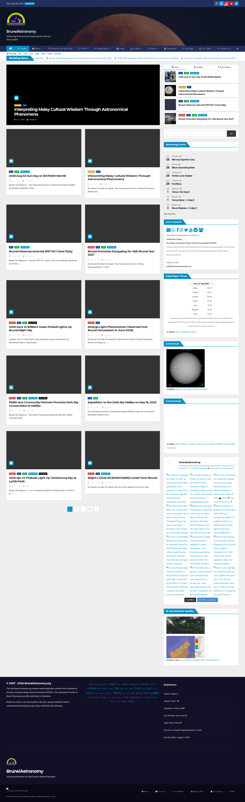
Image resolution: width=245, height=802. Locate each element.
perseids (90, 697)
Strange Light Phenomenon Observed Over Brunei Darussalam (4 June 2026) (118, 328)
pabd (19, 54)
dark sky (152, 684)
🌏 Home (22, 48)
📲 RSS (232, 791)
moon (25, 54)
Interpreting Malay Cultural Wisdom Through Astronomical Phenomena (71, 112)
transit (112, 701)
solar (126, 697)
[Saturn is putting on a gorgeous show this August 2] (225, 519)
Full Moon (177, 183)
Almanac (179, 389)
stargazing (134, 697)
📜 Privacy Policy (216, 791)
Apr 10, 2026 (95, 483)
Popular (199, 67)
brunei (50, 54)
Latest (176, 67)
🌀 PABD (82, 48)
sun (141, 697)
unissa (117, 701)
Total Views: (169, 723)
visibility (130, 701)
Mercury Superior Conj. (183, 159)
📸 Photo (152, 48)
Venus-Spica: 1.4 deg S (183, 200)
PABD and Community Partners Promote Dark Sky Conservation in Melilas (43, 404)
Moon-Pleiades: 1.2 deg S (184, 208)
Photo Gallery (194, 73)
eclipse (37, 54)
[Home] (10, 49)
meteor (89, 693)
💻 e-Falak (135, 48)
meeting (154, 688)
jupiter (131, 689)
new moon (57, 54)
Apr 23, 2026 (16, 486)
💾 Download (170, 48)
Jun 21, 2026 (94, 259)
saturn (109, 697)
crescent (143, 683)
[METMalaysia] (185, 647)
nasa (124, 693)
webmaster (33, 120)
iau (121, 688)
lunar (43, 54)
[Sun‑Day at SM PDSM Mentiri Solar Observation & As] (177, 550)
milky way (109, 693)
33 (90, 509)
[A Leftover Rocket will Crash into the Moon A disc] (177, 581)
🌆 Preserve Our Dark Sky (60, 48)
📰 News (36, 48)
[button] (238, 49)
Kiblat (193, 332)
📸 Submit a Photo (197, 791)
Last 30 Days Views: (173, 715)
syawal (154, 697)
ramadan (103, 697)
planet (96, 697)
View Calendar (169, 213)
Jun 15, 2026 (16, 335)
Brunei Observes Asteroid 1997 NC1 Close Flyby (40, 251)
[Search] (231, 133)
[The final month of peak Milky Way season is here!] (177, 519)
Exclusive (182, 115)
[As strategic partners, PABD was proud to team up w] (201, 488)
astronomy (103, 684)
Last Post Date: (170, 737)
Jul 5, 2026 (20, 120)
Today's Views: (170, 701)
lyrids (143, 689)
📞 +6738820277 (178, 791)
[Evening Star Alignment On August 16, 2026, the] (177, 488)
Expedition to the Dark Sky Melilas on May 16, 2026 (122, 402)
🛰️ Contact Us (223, 48)
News (24, 105)
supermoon (147, 697)
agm (90, 684)
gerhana (110, 689)
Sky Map (188, 389)
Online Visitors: (170, 694)
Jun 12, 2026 (94, 335)
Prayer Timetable (182, 332)
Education (18, 105)
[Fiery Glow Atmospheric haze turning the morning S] (225, 488)
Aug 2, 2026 (15, 181)
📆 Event (120, 48)
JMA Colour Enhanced (210, 660)
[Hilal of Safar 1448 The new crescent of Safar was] (225, 581)
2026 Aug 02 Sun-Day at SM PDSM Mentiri (37, 176)
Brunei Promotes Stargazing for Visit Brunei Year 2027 (121, 253)
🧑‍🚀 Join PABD (205, 48)
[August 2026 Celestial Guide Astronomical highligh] (201, 550)
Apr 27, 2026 (95, 407)
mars (148, 688)
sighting (120, 697)
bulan (119, 684)
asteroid (96, 684)
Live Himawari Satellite (190, 660)
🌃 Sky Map (187, 48)
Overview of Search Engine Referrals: (180, 730)
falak (99, 689)
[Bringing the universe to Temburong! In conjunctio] (201, 519)
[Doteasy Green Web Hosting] (17, 790)
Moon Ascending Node (183, 167)
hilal (116, 688)
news (31, 54)
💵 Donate (145, 791)
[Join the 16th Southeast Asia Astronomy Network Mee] (225, 550)
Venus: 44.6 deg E (180, 191)
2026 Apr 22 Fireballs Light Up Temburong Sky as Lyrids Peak (42, 479)
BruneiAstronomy (21, 31)
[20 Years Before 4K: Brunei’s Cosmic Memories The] (201, 581)
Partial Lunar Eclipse (182, 175)
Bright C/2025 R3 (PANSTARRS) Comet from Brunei (122, 478)
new (128, 693)
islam (126, 689)
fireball (104, 689)
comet (125, 684)
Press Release (225, 67)
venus (123, 701)
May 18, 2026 (16, 410)
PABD (186, 73)
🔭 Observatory (101, 48)
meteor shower (99, 693)
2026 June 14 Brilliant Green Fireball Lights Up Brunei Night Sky (40, 328)
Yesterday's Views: (172, 708)
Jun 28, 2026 (16, 256)
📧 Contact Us (160, 791)
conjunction (133, 684)
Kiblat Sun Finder (200, 389)
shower (114, 697)
